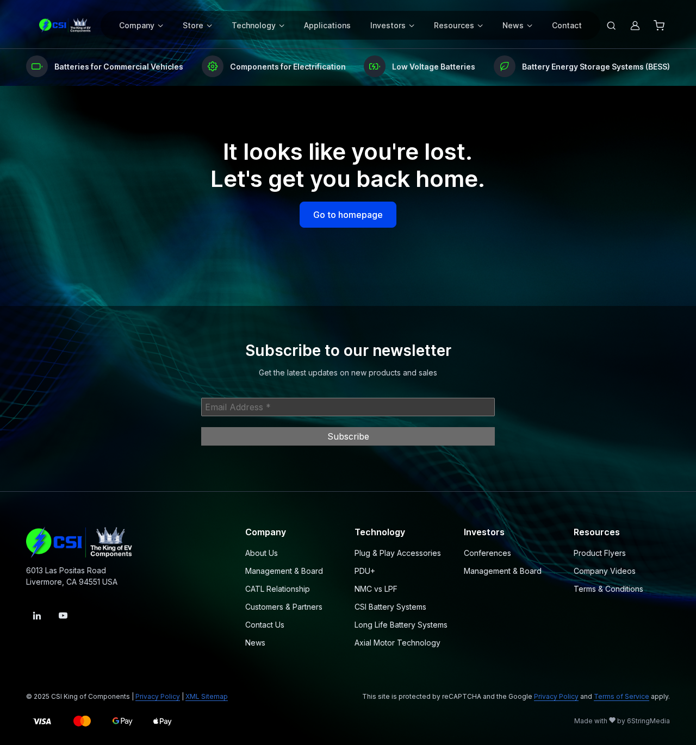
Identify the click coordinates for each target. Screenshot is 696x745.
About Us (261, 553)
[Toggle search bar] (611, 25)
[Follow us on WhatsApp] (63, 616)
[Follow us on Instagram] (37, 616)
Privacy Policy (157, 696)
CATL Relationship (277, 588)
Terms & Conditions (608, 588)
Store (193, 25)
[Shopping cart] (659, 25)
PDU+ (365, 570)
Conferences (487, 553)
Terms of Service (621, 696)
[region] (348, 66)
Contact (567, 25)
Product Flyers (600, 553)
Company (136, 25)
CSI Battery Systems (390, 606)
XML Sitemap (206, 696)
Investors (388, 25)
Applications (327, 25)
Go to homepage (348, 214)
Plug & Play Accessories (398, 553)
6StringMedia (648, 721)
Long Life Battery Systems (401, 624)
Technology (254, 25)
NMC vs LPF (376, 588)
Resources (454, 25)
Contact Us (264, 624)
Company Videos (605, 570)
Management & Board (284, 570)
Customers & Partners (283, 606)
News (513, 25)
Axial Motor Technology (397, 642)
